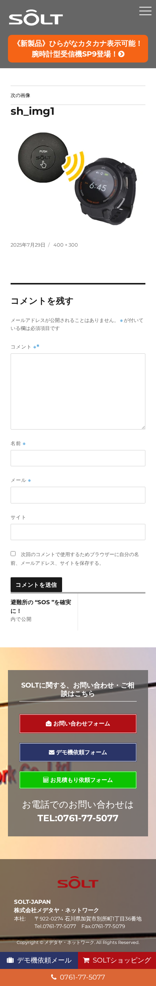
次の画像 (20, 95)
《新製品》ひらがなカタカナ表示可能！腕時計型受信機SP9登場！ (78, 49)
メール (21, 480)
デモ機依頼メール (44, 960)
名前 (18, 443)
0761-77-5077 (82, 977)
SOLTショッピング (122, 960)
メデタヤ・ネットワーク (69, 942)
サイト (19, 517)
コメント (23, 347)
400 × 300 (65, 245)
